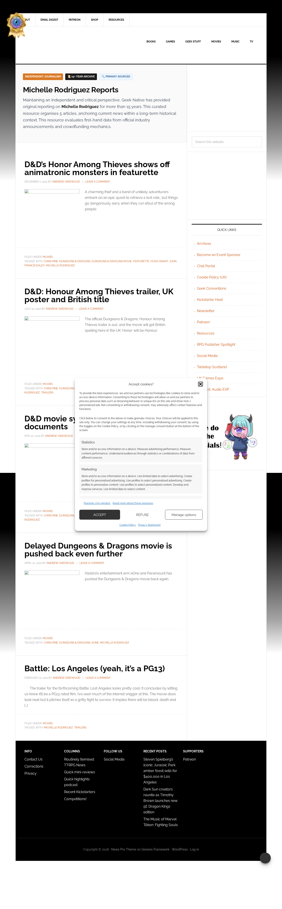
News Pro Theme (123, 849)
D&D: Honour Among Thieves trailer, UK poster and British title (98, 295)
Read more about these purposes (133, 503)
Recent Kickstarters (80, 792)
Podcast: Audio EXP (213, 389)
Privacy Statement (149, 525)
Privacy (30, 773)
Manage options (184, 515)
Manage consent (265, 857)
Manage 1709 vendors (97, 503)
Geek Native (53, 45)
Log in (194, 849)
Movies (48, 256)
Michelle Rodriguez (60, 265)
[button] (200, 384)
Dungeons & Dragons (74, 261)
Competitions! (75, 799)
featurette (141, 261)
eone (95, 642)
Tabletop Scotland (212, 367)
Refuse (142, 515)
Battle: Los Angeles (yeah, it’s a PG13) (94, 668)
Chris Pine (51, 261)
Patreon (203, 322)
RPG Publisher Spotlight (216, 344)
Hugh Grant (159, 261)
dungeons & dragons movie (112, 261)
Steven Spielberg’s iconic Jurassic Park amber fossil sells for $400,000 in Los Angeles (160, 770)
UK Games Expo (210, 378)
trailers (47, 392)
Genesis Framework (155, 849)
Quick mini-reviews (79, 772)
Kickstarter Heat (210, 300)
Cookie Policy (127, 525)
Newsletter (206, 311)
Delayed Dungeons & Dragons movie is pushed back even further (98, 549)
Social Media (207, 356)
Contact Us (33, 759)
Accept (99, 515)
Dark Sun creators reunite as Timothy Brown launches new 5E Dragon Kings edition (160, 800)
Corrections (33, 766)
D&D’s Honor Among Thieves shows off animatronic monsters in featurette (97, 168)
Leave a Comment (97, 181)
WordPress (180, 849)
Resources (205, 333)
